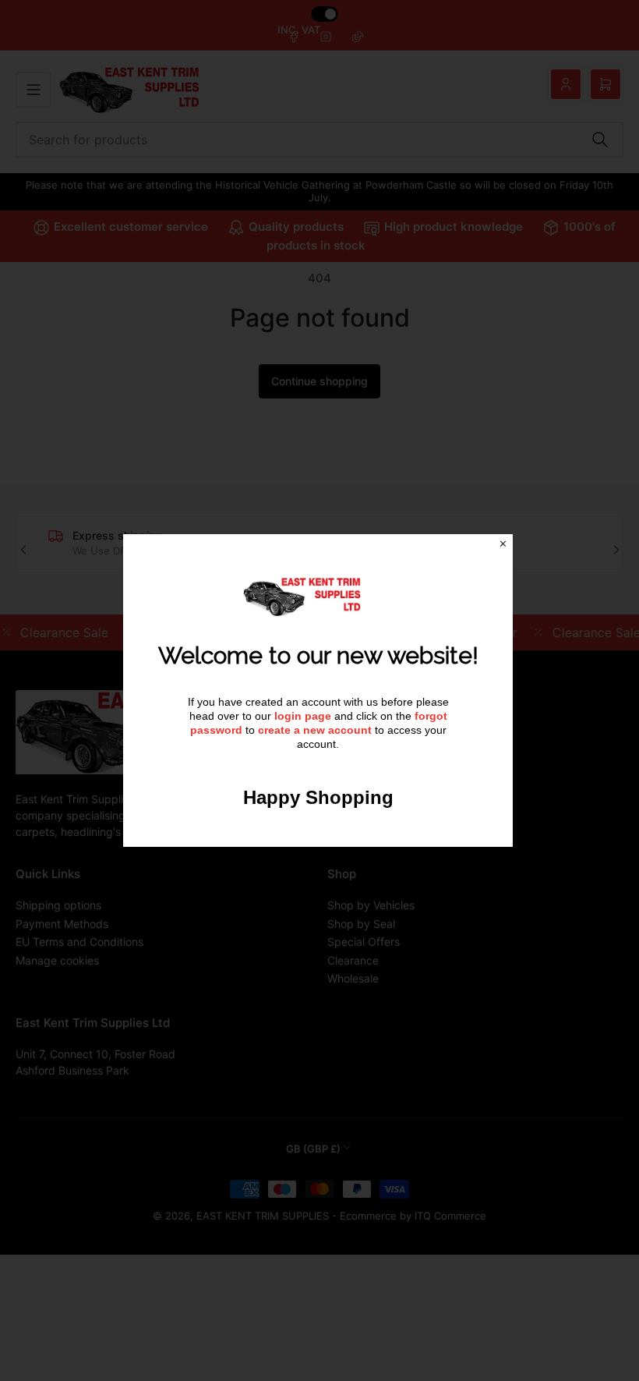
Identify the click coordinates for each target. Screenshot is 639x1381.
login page (302, 716)
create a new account (315, 730)
